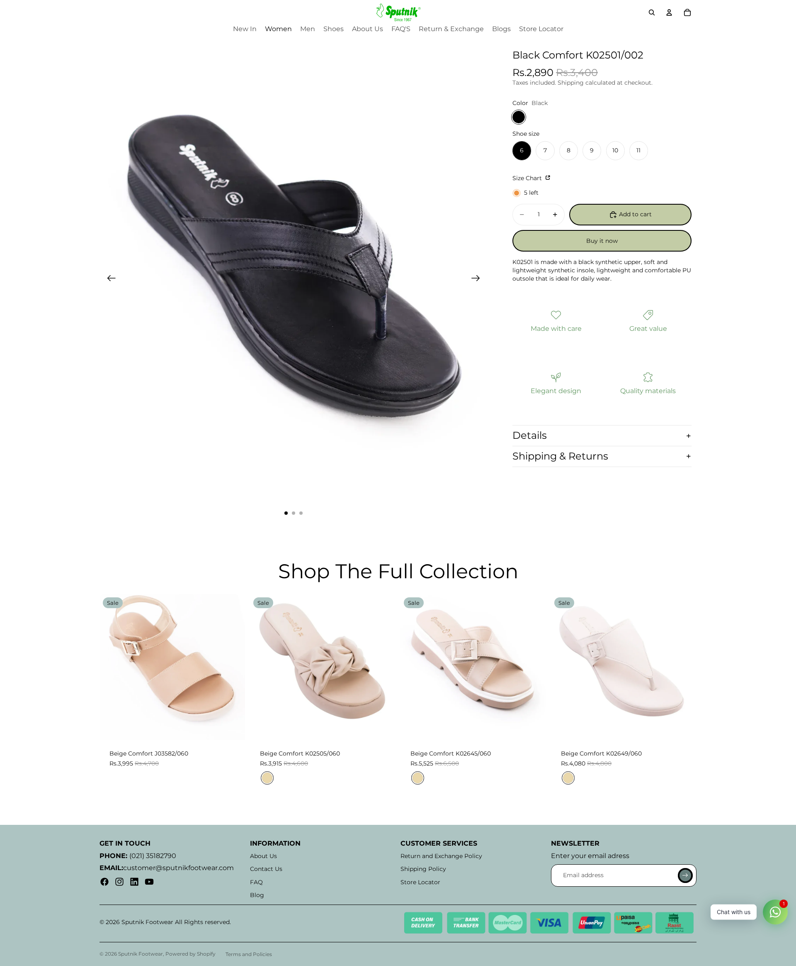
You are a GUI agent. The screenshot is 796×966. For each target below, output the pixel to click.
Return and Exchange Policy (441, 856)
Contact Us (266, 869)
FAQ (256, 882)
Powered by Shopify (190, 954)
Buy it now (602, 241)
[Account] (669, 12)
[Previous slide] (109, 279)
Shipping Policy (423, 869)
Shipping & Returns (560, 456)
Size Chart (528, 178)
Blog (257, 895)
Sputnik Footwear (140, 954)
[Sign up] (685, 875)
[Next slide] (478, 279)
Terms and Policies (249, 954)
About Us (263, 856)
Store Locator (420, 882)
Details (529, 435)
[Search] (652, 12)
